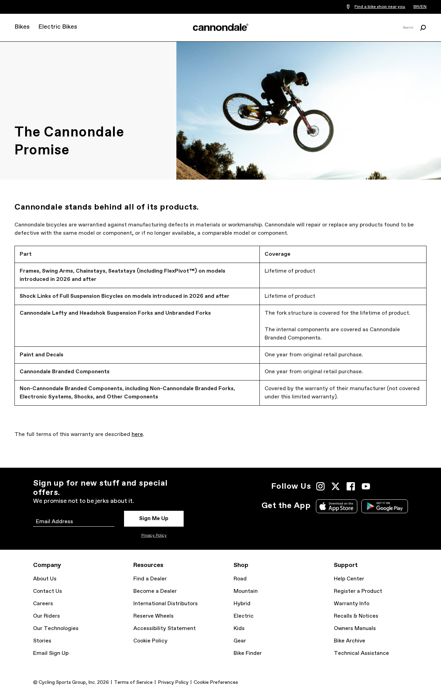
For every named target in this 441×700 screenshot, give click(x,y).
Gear (240, 641)
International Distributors (165, 603)
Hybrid (242, 603)
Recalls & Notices (356, 616)
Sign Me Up (153, 518)
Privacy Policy (154, 535)
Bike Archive (349, 641)
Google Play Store (384, 506)
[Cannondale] (220, 27)
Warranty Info (351, 603)
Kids (239, 628)
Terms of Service (133, 682)
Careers (43, 603)
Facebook (351, 486)
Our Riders (46, 616)
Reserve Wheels (153, 616)
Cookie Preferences (216, 682)
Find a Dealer (150, 578)
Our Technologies (56, 628)
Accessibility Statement (164, 628)
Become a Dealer (155, 591)
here (137, 434)
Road (240, 578)
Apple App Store (336, 506)
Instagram (320, 486)
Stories (42, 641)
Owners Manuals (355, 628)
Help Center (349, 578)
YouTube (366, 486)
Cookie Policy (150, 641)
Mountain (246, 591)
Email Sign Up (51, 653)
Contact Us (47, 591)
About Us (45, 578)
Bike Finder (248, 653)
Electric (244, 616)
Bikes (22, 27)
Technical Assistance (361, 653)
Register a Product (358, 591)
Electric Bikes (57, 27)
